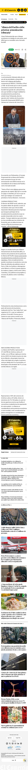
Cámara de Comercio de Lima (18, 452)
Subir (13, 760)
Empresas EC (22, 14)
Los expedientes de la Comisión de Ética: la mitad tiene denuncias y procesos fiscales (11, 484)
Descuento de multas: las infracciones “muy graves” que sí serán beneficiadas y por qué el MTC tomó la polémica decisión (12, 470)
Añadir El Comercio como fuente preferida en (14, 22)
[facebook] (7, 743)
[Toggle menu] (2, 10)
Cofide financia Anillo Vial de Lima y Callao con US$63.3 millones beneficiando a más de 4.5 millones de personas (13, 530)
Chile (4, 193)
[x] (10, 743)
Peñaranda (15, 226)
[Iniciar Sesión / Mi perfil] (25, 10)
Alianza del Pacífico (15, 81)
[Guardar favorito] (22, 50)
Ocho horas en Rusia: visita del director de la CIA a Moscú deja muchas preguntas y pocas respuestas (12, 491)
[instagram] (13, 743)
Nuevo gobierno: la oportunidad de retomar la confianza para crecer (12, 726)
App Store (10, 737)
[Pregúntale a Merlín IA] (25, 760)
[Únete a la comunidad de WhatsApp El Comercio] (11, 50)
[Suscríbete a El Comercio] (21, 10)
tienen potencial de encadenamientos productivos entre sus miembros (14, 258)
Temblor (12, 14)
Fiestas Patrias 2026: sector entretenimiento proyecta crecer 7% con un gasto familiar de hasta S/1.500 (13, 701)
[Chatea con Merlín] (18, 10)
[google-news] (21, 743)
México (16, 189)
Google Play (18, 737)
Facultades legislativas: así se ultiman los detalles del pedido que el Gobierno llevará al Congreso (12, 462)
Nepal (16, 14)
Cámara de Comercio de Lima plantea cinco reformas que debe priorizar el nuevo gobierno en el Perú (13, 674)
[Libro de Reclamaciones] (18, 748)
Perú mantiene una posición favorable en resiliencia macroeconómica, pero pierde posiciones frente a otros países (13, 648)
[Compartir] (25, 50)
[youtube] (15, 743)
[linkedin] (18, 743)
